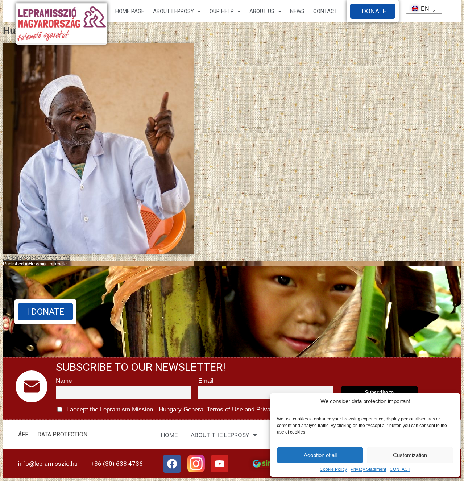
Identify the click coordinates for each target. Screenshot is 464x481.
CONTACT (400, 469)
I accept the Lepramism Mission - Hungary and (181, 409)
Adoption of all (320, 455)
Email (206, 380)
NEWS (297, 11)
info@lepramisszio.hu (48, 463)
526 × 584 (59, 258)
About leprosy (173, 11)
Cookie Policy (333, 469)
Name (64, 380)
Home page (129, 11)
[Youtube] (219, 463)
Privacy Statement (368, 469)
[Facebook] (172, 464)
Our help (222, 11)
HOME (169, 435)
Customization (410, 455)
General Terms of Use (213, 409)
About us (261, 11)
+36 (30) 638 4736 (117, 463)
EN (421, 8)
